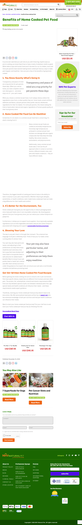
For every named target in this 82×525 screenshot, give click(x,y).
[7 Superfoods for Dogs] (15, 380)
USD (72, 9)
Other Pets (19, 9)
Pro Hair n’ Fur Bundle (10, 345)
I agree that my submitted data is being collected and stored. (18, 431)
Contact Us (7, 482)
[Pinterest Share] (13, 58)
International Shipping (38, 476)
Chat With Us (9, 316)
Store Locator (8, 485)
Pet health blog (34, 9)
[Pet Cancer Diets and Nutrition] (41, 380)
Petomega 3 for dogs (45, 345)
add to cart (10, 336)
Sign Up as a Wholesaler (20, 467)
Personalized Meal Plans (11, 311)
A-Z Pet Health (44, 9)
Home (4, 14)
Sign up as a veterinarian (20, 472)
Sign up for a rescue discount (23, 482)
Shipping (36, 473)
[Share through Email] (4, 58)
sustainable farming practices (38, 226)
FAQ (34, 467)
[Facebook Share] (7, 58)
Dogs (5, 9)
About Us (52, 9)
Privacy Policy (8, 467)
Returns (36, 470)
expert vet (44, 295)
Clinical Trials (8, 479)
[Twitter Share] (10, 58)
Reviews (26, 9)
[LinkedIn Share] (16, 58)
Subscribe (67, 127)
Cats (11, 9)
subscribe (64, 474)
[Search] (58, 4)
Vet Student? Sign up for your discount (23, 486)
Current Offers (62, 9)
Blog (4, 473)
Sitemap (35, 480)
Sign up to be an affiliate (21, 477)
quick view (11, 328)
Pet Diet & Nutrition (16, 14)
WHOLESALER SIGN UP (71, 6)
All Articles (8, 14)
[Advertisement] (67, 142)
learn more (10, 332)
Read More (9, 399)
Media (5, 470)
